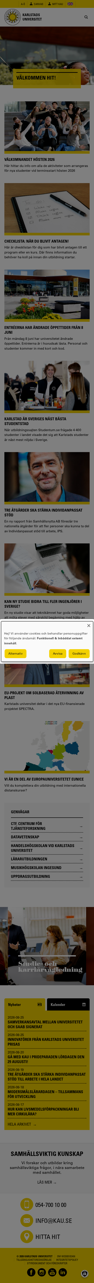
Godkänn (79, 654)
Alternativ (15, 654)
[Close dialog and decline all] (88, 624)
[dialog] (47, 641)
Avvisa (58, 654)
